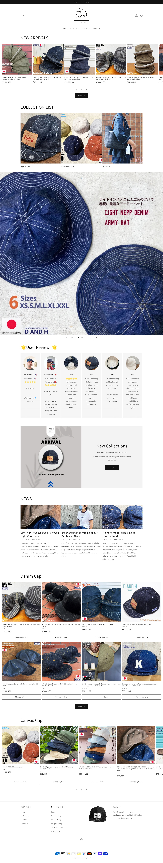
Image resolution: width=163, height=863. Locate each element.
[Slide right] (86, 89)
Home (23, 812)
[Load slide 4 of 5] (82, 337)
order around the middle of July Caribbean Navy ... (79, 534)
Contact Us (24, 824)
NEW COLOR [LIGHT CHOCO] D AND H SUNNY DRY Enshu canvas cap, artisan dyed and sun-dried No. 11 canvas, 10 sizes (136, 769)
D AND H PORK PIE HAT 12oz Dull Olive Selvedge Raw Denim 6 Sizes (14, 78)
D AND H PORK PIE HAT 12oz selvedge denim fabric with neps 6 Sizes (78, 78)
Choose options (21, 637)
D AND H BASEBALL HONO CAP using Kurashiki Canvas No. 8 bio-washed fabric (96, 768)
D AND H (78, 858)
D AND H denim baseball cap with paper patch (137, 624)
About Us (24, 820)
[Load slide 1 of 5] (72, 337)
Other (105, 166)
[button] (23, 15)
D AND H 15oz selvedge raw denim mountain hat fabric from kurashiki (47, 78)
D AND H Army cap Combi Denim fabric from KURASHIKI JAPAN (20, 685)
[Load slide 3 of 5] (78, 337)
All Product (25, 816)
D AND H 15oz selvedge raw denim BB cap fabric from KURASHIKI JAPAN (59, 685)
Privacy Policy (56, 816)
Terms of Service (57, 828)
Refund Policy (56, 820)
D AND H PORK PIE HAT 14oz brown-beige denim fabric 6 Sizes (140, 78)
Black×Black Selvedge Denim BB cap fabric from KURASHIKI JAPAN (61, 625)
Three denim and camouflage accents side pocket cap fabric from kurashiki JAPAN (139, 685)
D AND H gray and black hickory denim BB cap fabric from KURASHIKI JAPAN (111, 78)
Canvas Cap (66, 166)
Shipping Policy (56, 824)
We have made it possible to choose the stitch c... (118, 534)
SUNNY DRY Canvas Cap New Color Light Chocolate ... (41, 534)
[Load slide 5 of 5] (85, 337)
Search (53, 812)
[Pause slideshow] (96, 337)
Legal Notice (55, 832)
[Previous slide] (66, 337)
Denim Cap (25, 166)
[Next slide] (90, 337)
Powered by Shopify (86, 858)
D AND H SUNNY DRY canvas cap (12, 767)
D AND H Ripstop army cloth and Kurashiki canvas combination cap (56, 768)
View (112, 467)
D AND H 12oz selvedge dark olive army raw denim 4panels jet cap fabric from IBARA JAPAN (101, 685)
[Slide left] (76, 89)
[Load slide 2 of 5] (75, 337)
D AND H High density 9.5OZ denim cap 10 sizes (97, 624)
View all (81, 96)
